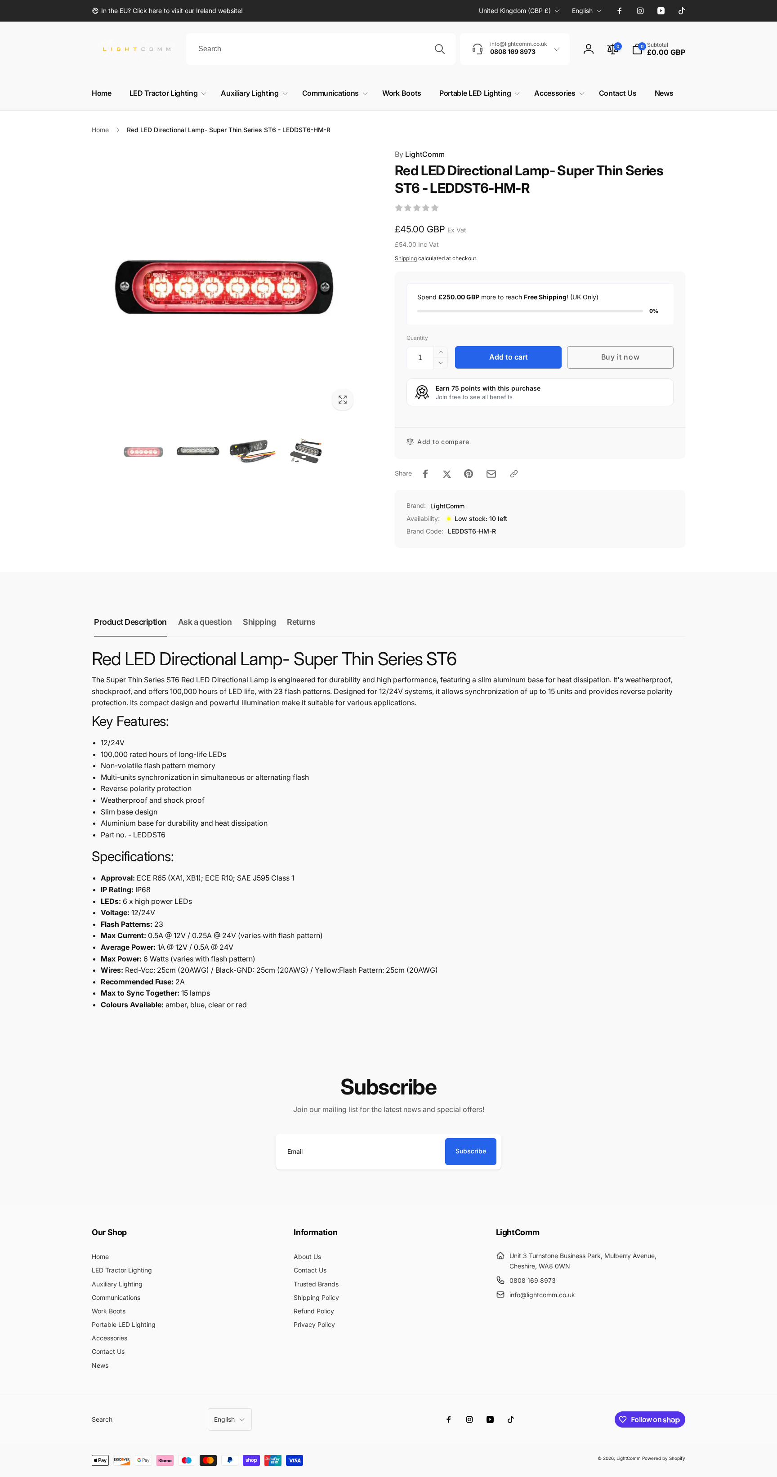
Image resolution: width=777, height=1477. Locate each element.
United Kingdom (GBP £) (515, 10)
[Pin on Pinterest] (468, 473)
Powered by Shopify (663, 1458)
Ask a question (205, 622)
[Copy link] (513, 473)
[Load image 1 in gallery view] (144, 451)
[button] (658, 49)
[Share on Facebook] (425, 473)
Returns (301, 622)
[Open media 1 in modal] (225, 282)
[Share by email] (491, 474)
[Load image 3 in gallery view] (252, 451)
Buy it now (620, 356)
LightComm (420, 154)
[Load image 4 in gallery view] (307, 451)
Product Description (130, 622)
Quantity (417, 338)
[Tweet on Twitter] (446, 473)
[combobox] (320, 49)
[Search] (440, 49)
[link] (167, 11)
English (582, 10)
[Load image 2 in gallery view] (198, 451)
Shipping (406, 258)
